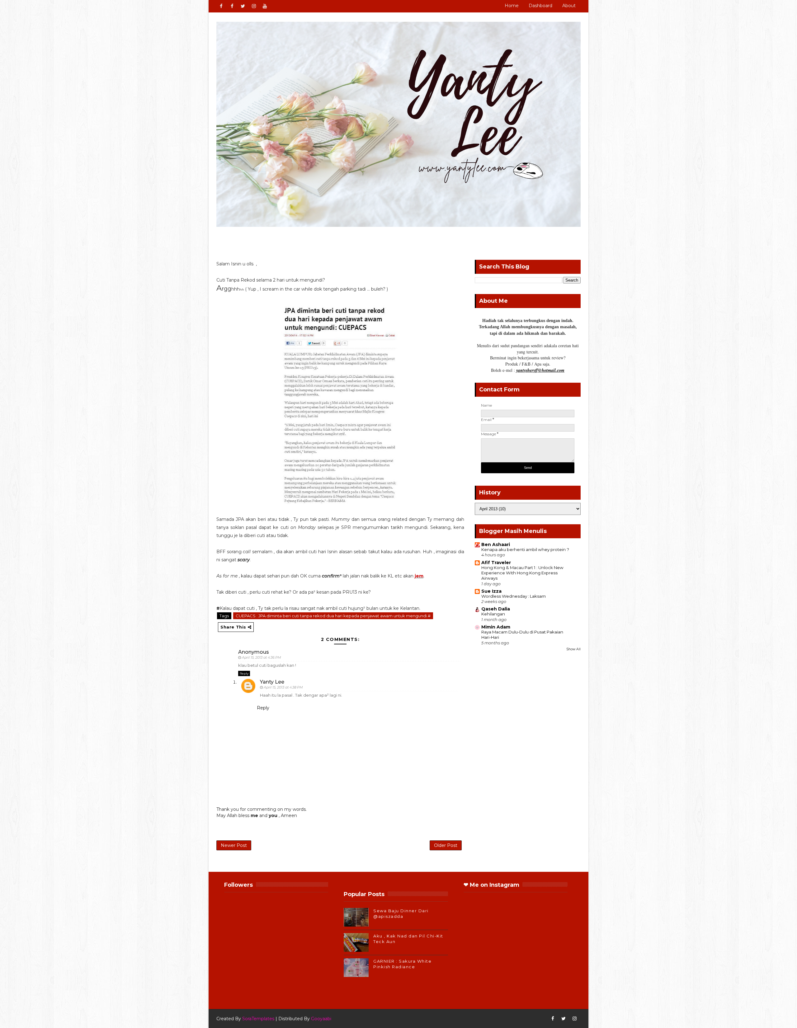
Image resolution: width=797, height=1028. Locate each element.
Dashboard (540, 5)
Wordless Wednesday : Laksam (513, 596)
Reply (244, 673)
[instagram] (253, 6)
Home (512, 5)
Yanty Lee (272, 682)
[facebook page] (232, 6)
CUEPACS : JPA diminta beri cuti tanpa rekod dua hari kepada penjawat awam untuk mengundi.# (333, 615)
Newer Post (234, 845)
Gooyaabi (321, 1018)
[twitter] (243, 6)
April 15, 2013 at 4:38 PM (283, 687)
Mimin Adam (495, 627)
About (569, 5)
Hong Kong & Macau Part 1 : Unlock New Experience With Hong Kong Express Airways (522, 573)
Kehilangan (493, 613)
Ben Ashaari (495, 544)
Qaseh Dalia (495, 609)
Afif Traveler (496, 562)
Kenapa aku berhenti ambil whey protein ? (525, 549)
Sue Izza (491, 591)
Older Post (445, 845)
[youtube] (264, 6)
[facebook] (221, 6)
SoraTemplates (258, 1018)
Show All (573, 649)
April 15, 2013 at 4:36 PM (261, 657)
